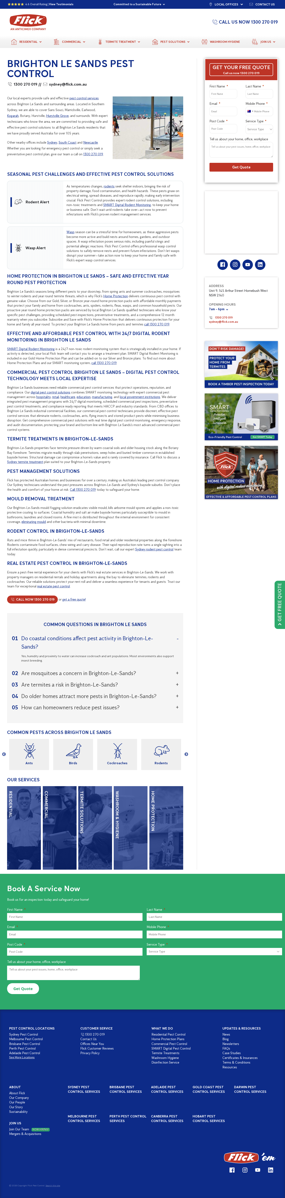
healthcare (68, 397)
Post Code (216, 121)
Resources (229, 1067)
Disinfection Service (165, 1062)
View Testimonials (61, 4)
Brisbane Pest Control (24, 1044)
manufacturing (102, 397)
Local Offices (226, 4)
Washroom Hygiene (225, 42)
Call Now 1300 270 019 (34, 599)
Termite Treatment (120, 42)
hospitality (43, 397)
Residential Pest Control (168, 1034)
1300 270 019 (25, 84)
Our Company (19, 1098)
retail (55, 397)
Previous (4, 754)
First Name (217, 86)
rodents (109, 186)
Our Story (16, 1107)
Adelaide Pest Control (24, 1053)
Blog (225, 1039)
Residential (28, 42)
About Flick (17, 1093)
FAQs (226, 1048)
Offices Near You (92, 1044)
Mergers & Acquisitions (25, 1134)
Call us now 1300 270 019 (241, 73)
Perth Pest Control (22, 1048)
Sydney (52, 142)
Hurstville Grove (57, 116)
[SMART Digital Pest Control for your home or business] (241, 416)
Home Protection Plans (167, 1039)
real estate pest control (53, 586)
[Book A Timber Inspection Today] (241, 364)
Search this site (52, 1185)
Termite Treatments (165, 1053)
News (226, 1034)
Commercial (71, 42)
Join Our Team (29, 1129)
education (84, 397)
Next (186, 754)
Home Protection (115, 296)
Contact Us (88, 1039)
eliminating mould (33, 522)
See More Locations (22, 1057)
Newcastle (90, 142)
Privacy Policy (90, 1053)
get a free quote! (74, 599)
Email (213, 104)
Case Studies (231, 1053)
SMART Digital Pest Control (171, 1048)
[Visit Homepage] (250, 1157)
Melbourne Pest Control (26, 1039)
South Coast (67, 142)
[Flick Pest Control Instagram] (235, 264)
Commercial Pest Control (169, 1044)
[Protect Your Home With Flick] (241, 472)
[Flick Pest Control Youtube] (247, 264)
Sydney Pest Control (23, 1034)
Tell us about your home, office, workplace (238, 139)
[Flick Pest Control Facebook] (222, 264)
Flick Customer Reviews (97, 1048)
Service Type (255, 121)
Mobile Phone (255, 104)
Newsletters (230, 1044)
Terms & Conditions (236, 1062)
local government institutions (140, 397)
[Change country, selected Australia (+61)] (250, 111)
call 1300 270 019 (156, 324)
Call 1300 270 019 (83, 490)
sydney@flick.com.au (68, 84)
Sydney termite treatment (25, 462)
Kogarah (13, 116)
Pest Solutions (172, 42)
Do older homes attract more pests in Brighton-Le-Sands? (88, 696)
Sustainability (18, 1112)
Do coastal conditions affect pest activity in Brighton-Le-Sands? (87, 642)
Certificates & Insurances (240, 1058)
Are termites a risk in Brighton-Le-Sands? (69, 684)
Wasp (70, 232)
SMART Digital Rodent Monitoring (127, 205)
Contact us (265, 4)
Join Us (265, 42)
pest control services (84, 98)
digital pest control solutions (50, 392)
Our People (17, 1102)
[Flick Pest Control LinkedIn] (260, 264)
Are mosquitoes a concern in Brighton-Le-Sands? (78, 673)
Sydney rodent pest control (154, 549)
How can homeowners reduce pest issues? (70, 707)
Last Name (253, 86)
